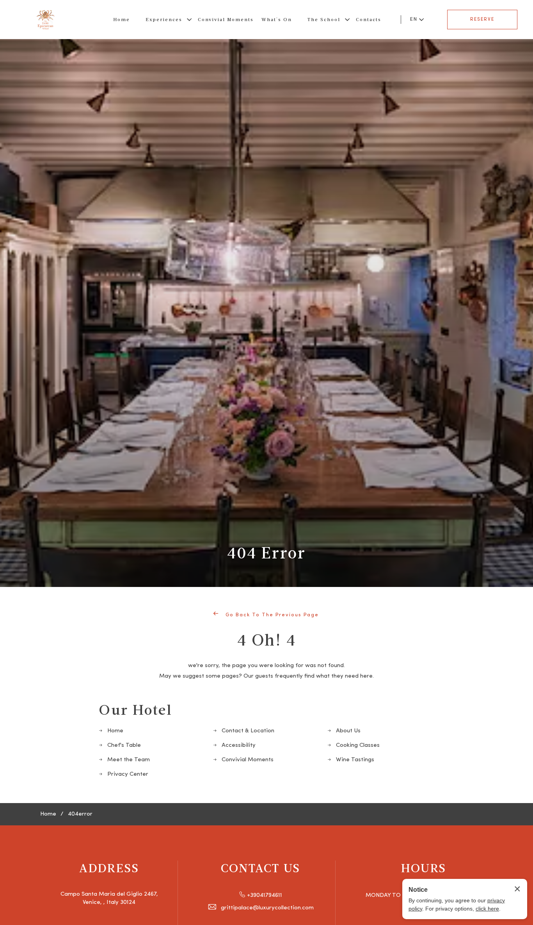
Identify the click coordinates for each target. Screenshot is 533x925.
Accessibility (239, 745)
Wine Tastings (355, 760)
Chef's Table (124, 745)
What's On (276, 19)
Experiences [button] (164, 19)
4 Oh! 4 (266, 639)
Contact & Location (248, 731)
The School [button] (323, 19)
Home (121, 19)
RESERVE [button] (482, 19)
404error (80, 814)
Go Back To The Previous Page (271, 614)
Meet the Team (128, 760)
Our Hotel (135, 709)
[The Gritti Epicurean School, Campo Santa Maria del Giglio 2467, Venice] (46, 19)
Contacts (368, 19)
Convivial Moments (226, 19)
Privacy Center (127, 774)
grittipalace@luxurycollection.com (267, 908)
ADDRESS (109, 868)
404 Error (266, 552)
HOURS (423, 868)
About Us (348, 731)
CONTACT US (260, 868)
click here (487, 908)
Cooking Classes (358, 745)
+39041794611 (264, 895)
